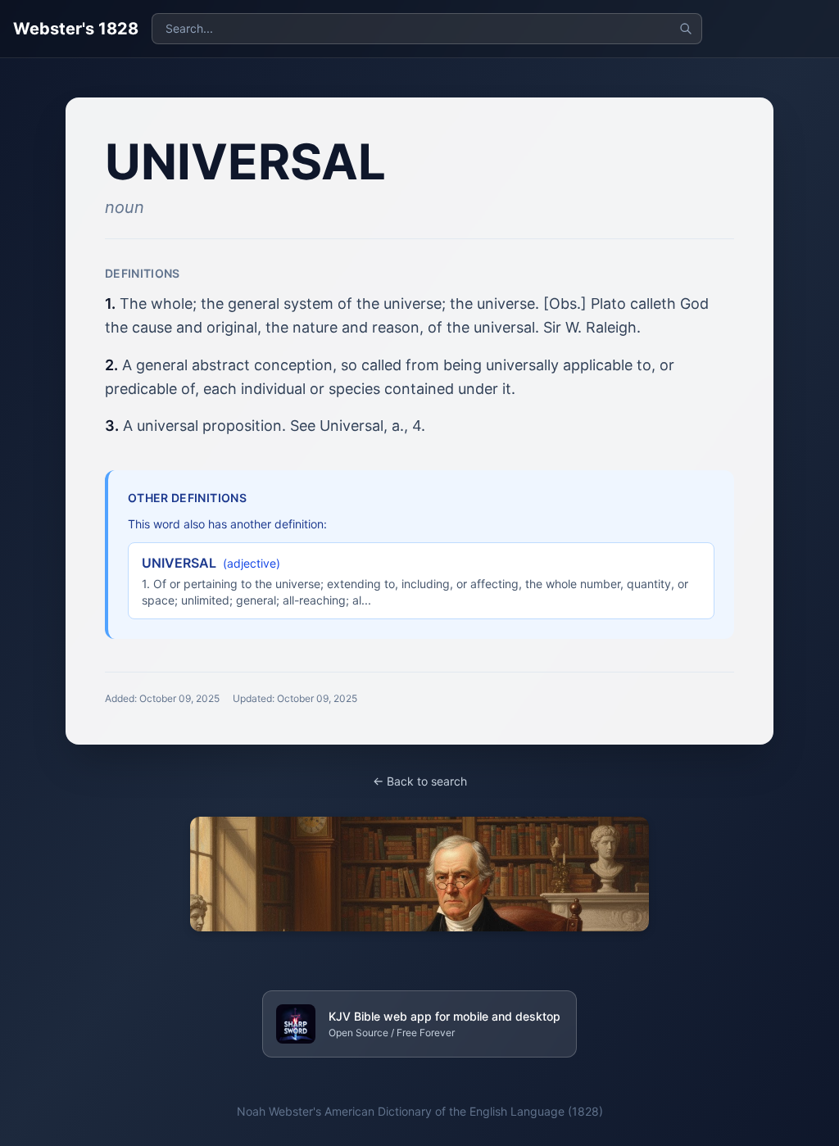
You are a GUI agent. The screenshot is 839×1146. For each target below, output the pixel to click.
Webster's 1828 (75, 29)
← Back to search (420, 781)
